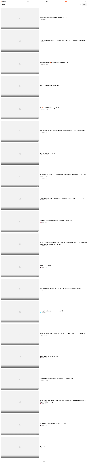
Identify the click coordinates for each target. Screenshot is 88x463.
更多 (85, 1)
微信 (47, 1)
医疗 (28, 1)
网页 (8, 1)
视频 (66, 1)
